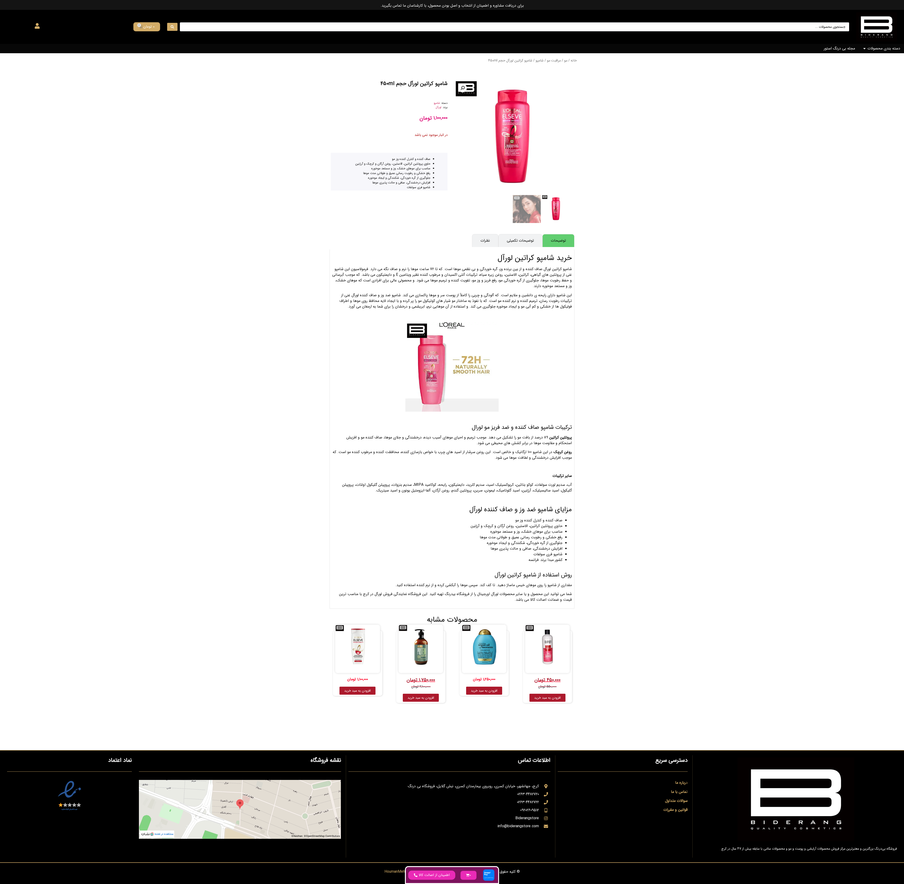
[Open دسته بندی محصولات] (864, 48)
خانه (574, 60)
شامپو (540, 60)
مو (565, 60)
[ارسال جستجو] (172, 27)
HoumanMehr (395, 872)
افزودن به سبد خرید (547, 697)
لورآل (438, 107)
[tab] (558, 240)
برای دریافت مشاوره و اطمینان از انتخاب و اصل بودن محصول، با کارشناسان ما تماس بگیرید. (452, 5)
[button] (462, 88)
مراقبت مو (554, 60)
